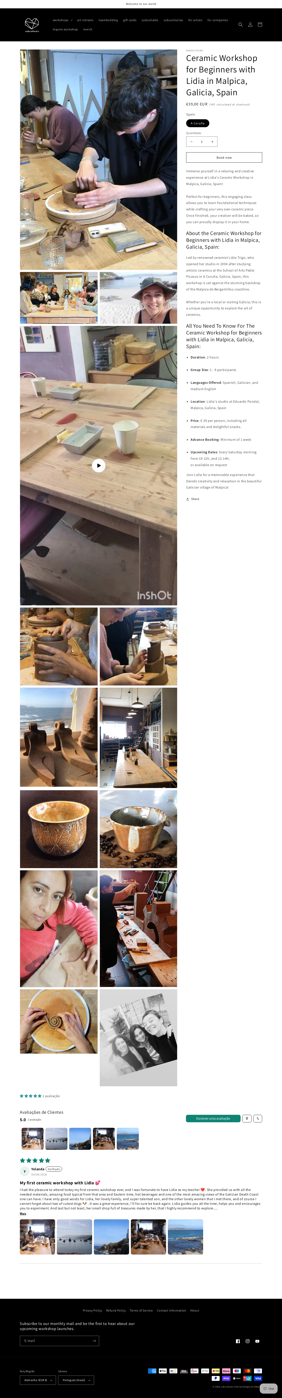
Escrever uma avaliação (213, 1118)
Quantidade (193, 133)
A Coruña (198, 123)
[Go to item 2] (56, 1139)
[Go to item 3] (80, 1139)
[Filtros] (247, 1118)
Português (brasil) (74, 1380)
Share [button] (195, 499)
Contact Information (171, 1310)
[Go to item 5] (128, 1139)
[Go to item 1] (33, 1139)
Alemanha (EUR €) (35, 1380)
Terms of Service (141, 1310)
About (194, 1310)
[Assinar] (94, 1341)
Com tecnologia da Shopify (248, 1386)
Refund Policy (116, 1310)
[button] (62, 20)
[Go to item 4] (104, 1139)
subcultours (227, 1386)
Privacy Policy (92, 1310)
